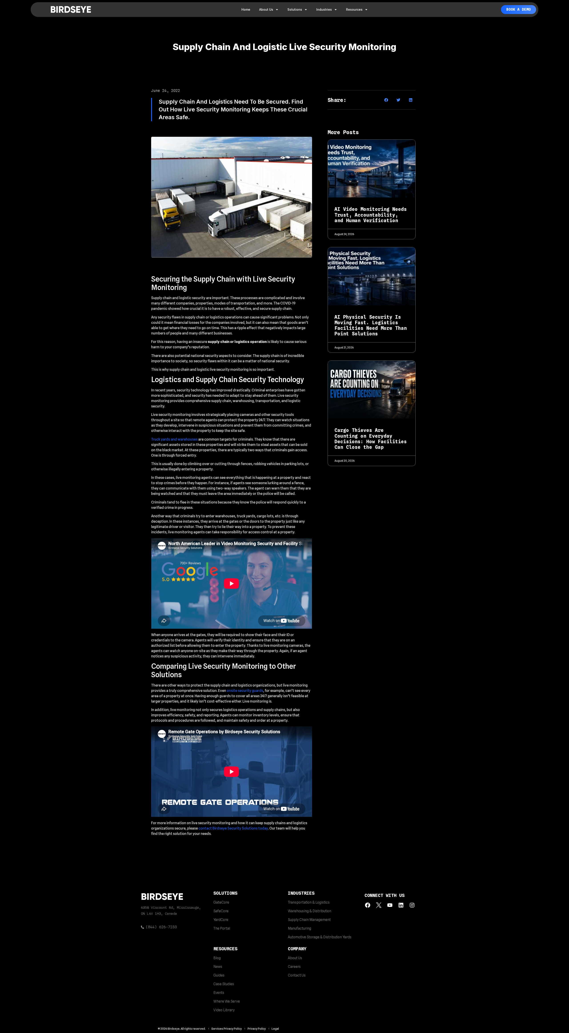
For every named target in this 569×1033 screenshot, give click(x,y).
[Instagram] (412, 905)
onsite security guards (245, 691)
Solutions (294, 9)
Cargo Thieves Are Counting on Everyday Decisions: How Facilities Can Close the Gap (371, 438)
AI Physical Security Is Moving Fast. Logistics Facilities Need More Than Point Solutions (371, 325)
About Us (266, 9)
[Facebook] (368, 905)
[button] (386, 100)
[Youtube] (390, 905)
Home (245, 9)
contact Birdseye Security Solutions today (233, 828)
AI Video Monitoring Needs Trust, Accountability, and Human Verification (371, 214)
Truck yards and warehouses (174, 439)
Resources (354, 9)
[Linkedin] (401, 905)
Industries (324, 9)
